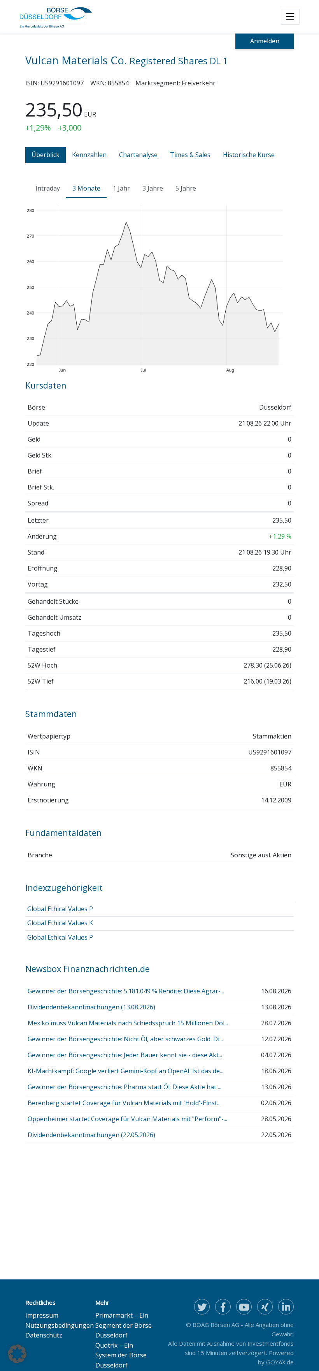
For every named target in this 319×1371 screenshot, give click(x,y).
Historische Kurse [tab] (249, 154)
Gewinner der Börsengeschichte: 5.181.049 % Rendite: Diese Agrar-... (126, 991)
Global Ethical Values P (60, 909)
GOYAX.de (280, 1362)
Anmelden (264, 41)
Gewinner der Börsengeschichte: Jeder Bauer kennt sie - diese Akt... (125, 1055)
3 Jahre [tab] (152, 188)
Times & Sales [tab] (190, 154)
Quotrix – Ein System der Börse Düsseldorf (121, 1355)
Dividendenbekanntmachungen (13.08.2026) (91, 1007)
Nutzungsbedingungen (59, 1325)
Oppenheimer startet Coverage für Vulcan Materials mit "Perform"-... (127, 1119)
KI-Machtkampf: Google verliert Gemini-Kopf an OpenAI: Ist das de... (125, 1071)
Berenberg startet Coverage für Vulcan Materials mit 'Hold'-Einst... (124, 1103)
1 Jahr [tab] (121, 188)
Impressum (41, 1315)
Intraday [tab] (47, 188)
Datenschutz (43, 1335)
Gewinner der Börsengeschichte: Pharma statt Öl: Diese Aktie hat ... (124, 1087)
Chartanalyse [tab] (138, 154)
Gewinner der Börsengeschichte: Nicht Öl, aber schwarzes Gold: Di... (125, 1039)
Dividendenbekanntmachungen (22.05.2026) (91, 1135)
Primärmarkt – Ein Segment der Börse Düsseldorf (123, 1325)
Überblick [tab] (46, 154)
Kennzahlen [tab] (89, 154)
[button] (17, 1354)
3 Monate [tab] (86, 188)
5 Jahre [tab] (185, 188)
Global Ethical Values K (60, 923)
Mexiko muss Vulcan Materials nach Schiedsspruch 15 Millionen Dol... (128, 1023)
